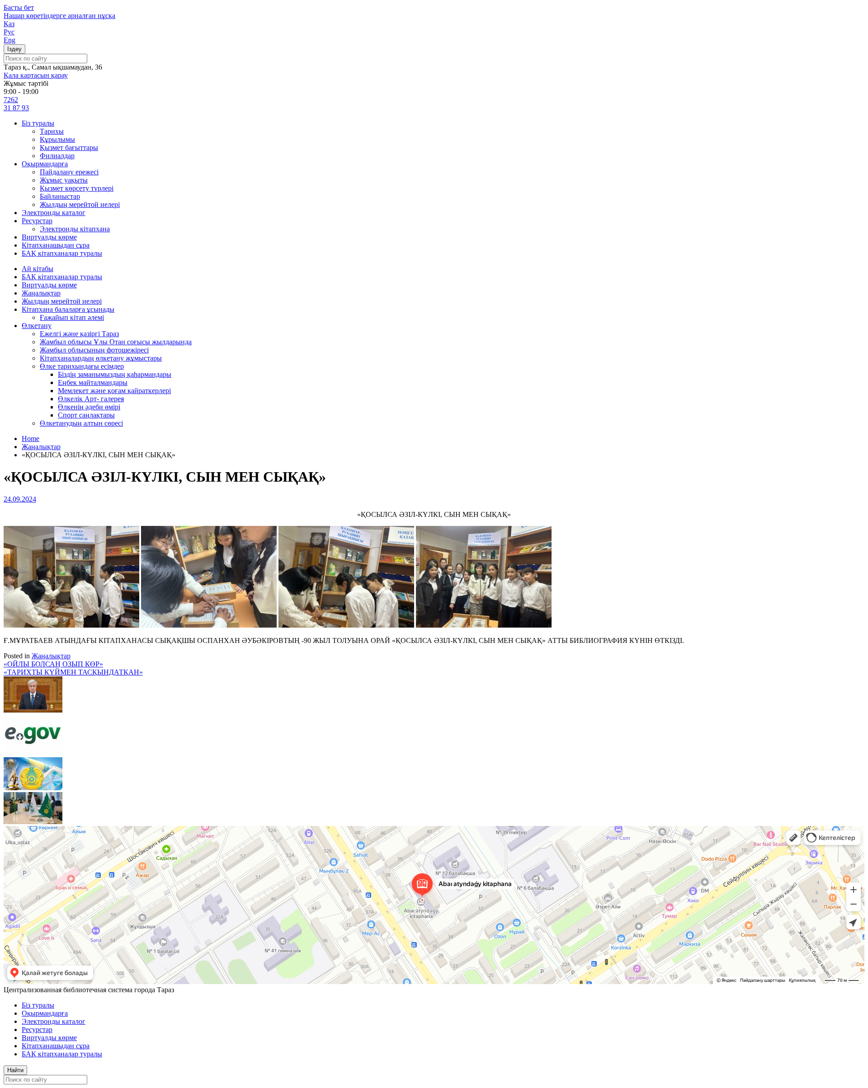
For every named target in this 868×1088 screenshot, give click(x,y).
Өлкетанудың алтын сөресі (81, 423)
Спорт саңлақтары (86, 415)
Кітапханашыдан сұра (56, 245)
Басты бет (19, 7)
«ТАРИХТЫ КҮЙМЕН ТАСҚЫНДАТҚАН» (73, 672)
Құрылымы (57, 139)
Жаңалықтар (41, 293)
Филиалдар (57, 155)
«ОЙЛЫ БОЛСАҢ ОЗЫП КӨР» (53, 664)
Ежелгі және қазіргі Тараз (79, 334)
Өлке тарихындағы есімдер (82, 366)
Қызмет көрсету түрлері (76, 188)
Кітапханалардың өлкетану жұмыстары (101, 358)
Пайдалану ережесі (69, 172)
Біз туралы (38, 123)
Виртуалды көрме (49, 237)
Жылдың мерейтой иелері (80, 204)
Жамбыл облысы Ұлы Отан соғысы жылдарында (116, 342)
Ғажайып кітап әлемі (72, 317)
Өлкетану (37, 325)
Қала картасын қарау (36, 75)
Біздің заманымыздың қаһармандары (114, 374)
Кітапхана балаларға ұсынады (68, 309)
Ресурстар (37, 221)
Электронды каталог (53, 212)
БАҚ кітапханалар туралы (62, 253)
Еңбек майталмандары (92, 382)
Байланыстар (60, 196)
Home (30, 438)
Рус (9, 32)
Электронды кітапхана (75, 229)
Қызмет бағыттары (69, 147)
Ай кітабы (37, 268)
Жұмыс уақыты (64, 180)
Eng (9, 40)
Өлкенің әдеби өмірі (89, 407)
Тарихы (52, 131)
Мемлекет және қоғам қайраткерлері (114, 390)
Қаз (9, 24)
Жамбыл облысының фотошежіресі (94, 350)
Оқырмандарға (45, 164)
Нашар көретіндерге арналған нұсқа (59, 15)
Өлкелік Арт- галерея (91, 399)
